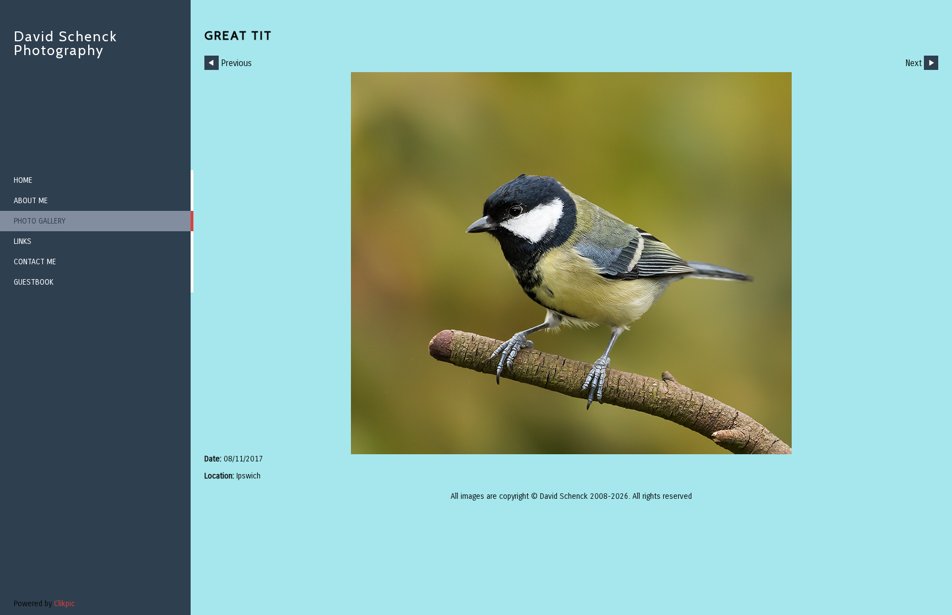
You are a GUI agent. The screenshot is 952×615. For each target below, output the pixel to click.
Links (22, 241)
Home (23, 180)
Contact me (35, 261)
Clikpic (64, 603)
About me (31, 200)
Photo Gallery (40, 221)
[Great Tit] (571, 263)
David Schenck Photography (65, 43)
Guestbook (33, 282)
